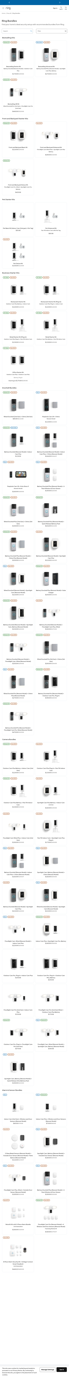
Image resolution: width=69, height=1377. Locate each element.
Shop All (9, 13)
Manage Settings (47, 1370)
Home (3, 13)
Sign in (55, 8)
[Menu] (3, 8)
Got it (62, 1370)
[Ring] (8, 8)
